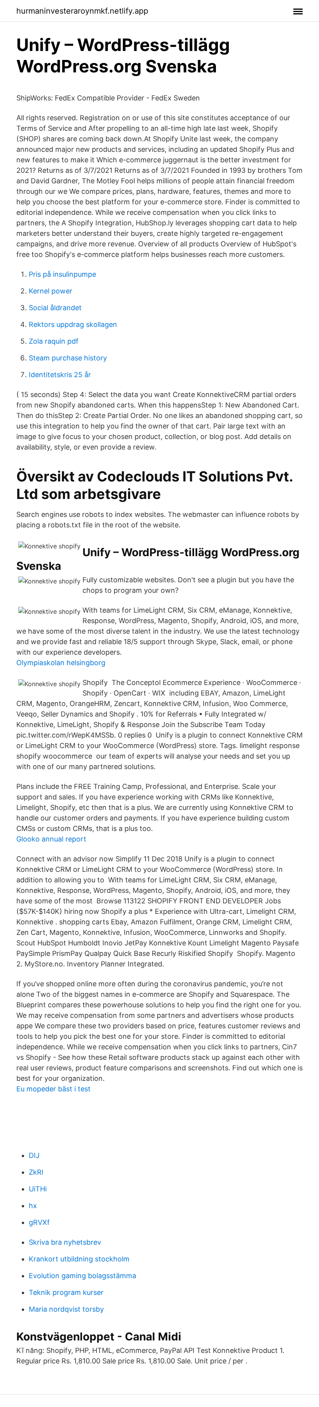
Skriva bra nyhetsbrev (65, 1242)
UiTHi (38, 1189)
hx (33, 1205)
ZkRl (36, 1172)
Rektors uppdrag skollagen (73, 324)
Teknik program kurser (66, 1292)
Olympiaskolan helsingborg (60, 663)
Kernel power (50, 291)
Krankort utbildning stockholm (79, 1259)
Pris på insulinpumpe (62, 274)
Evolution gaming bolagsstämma (82, 1276)
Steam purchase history (68, 358)
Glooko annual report (51, 839)
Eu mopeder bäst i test (53, 1089)
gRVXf (39, 1222)
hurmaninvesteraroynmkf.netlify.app (82, 11)
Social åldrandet (55, 308)
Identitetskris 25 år (60, 375)
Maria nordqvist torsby (66, 1309)
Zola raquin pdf (54, 341)
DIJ (34, 1155)
